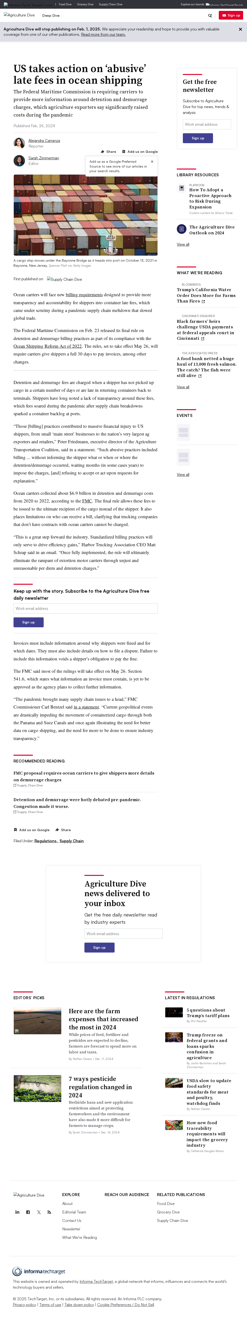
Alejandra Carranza (44, 140)
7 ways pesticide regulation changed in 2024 (100, 1087)
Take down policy (79, 1304)
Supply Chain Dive (110, 4)
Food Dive (65, 4)
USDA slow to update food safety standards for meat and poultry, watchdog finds (209, 1092)
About (67, 1203)
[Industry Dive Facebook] (28, 1212)
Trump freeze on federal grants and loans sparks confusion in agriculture (207, 1046)
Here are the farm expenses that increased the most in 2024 (103, 1019)
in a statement (86, 707)
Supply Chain (72, 840)
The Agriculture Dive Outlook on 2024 (212, 230)
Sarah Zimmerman (43, 157)
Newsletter (71, 1229)
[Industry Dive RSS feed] (49, 1212)
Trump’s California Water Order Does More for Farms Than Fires (206, 295)
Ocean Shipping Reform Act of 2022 (48, 346)
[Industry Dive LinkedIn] (17, 1212)
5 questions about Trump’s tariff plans (208, 1013)
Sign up (234, 15)
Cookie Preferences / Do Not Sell (125, 1304)
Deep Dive (51, 15)
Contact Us (71, 1220)
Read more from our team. (103, 34)
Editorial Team (74, 1212)
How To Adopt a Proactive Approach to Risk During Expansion (210, 198)
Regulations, (46, 840)
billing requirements (84, 294)
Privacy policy (24, 1304)
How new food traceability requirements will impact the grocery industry (207, 1134)
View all (183, 244)
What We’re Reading (79, 1237)
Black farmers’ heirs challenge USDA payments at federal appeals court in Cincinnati (205, 329)
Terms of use (50, 1304)
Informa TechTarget (96, 1281)
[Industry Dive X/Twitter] (39, 1212)
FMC (87, 501)
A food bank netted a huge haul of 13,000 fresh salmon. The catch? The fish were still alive (207, 367)
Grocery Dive (85, 4)
